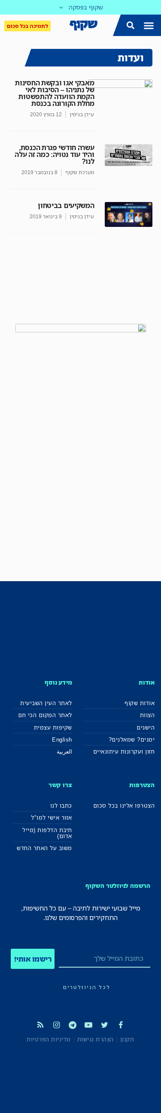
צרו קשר (60, 785)
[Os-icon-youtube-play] (88, 1025)
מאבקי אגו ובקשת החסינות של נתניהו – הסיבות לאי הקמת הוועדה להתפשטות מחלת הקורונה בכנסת (54, 93)
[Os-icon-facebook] (121, 1025)
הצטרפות (142, 785)
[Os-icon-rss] (40, 1025)
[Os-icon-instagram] (56, 1025)
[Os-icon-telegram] (72, 1025)
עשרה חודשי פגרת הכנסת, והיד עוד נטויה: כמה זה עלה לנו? (54, 154)
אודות (147, 682)
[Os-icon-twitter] (104, 1025)
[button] (149, 25)
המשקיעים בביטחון (66, 205)
